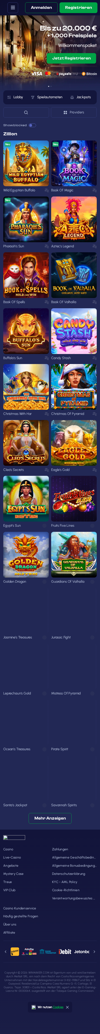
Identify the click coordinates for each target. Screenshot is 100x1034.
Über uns (9, 924)
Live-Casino (12, 857)
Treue (7, 882)
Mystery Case (13, 874)
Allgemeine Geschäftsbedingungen (74, 857)
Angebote (10, 866)
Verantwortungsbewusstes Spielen (74, 898)
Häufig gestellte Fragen (20, 916)
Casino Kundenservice (19, 908)
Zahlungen (60, 849)
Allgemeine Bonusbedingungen (74, 866)
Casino (8, 849)
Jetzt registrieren (71, 58)
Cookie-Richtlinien (66, 890)
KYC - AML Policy (64, 882)
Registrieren (78, 7)
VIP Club (9, 890)
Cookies (58, 1007)
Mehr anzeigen (50, 818)
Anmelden (41, 7)
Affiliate (9, 933)
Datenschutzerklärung (68, 874)
